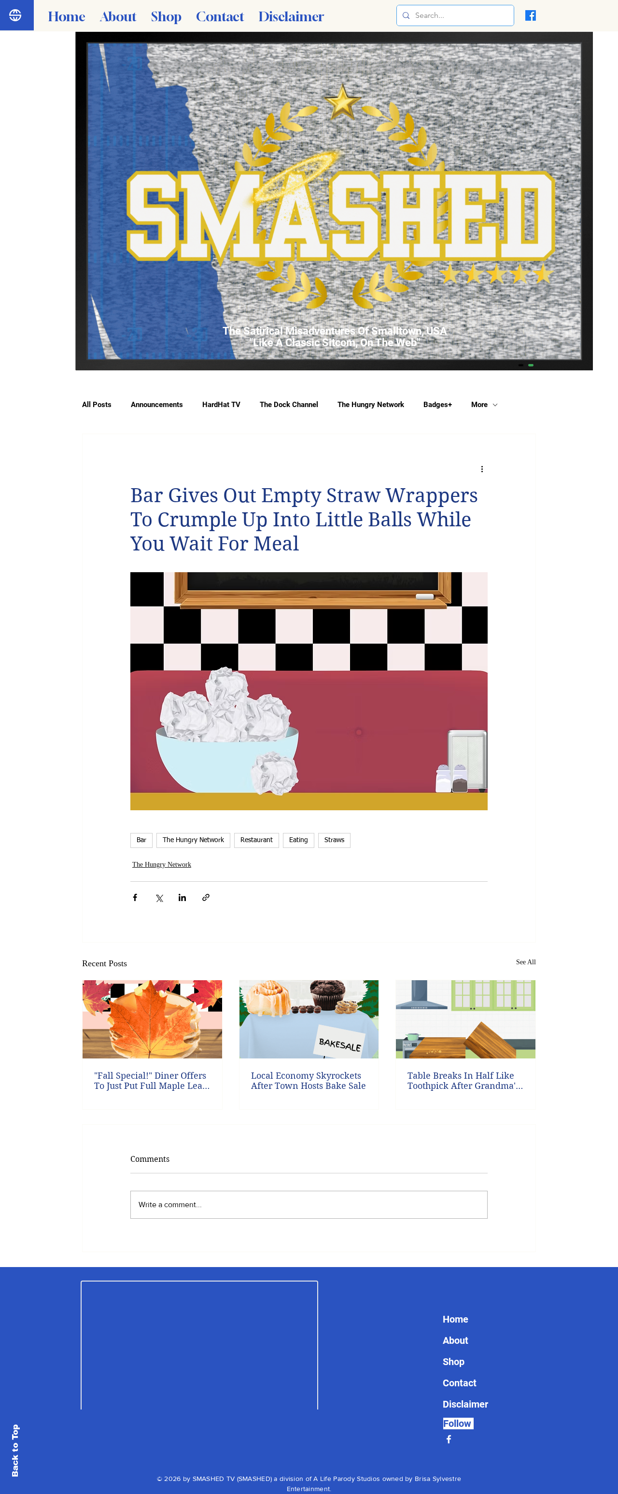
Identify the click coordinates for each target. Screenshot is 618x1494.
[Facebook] (530, 15)
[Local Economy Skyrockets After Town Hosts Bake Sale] (309, 1019)
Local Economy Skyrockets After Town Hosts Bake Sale (308, 1081)
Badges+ (437, 404)
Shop (453, 1361)
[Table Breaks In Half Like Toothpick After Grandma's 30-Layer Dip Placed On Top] (465, 1019)
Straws (334, 840)
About (455, 1340)
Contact (460, 1383)
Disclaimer (465, 1404)
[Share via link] (206, 897)
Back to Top (15, 1450)
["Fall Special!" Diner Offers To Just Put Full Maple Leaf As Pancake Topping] (152, 1019)
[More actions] (482, 469)
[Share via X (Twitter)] (158, 897)
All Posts (97, 404)
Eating (298, 840)
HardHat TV (221, 404)
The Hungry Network (370, 404)
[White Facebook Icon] (448, 1439)
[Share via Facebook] (135, 897)
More (479, 404)
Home (455, 1319)
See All (526, 962)
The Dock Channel (289, 404)
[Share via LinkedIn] (182, 897)
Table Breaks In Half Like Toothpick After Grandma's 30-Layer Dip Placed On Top (465, 1081)
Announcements (157, 404)
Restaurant (256, 840)
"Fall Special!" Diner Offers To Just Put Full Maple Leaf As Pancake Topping (150, 1081)
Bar (141, 840)
